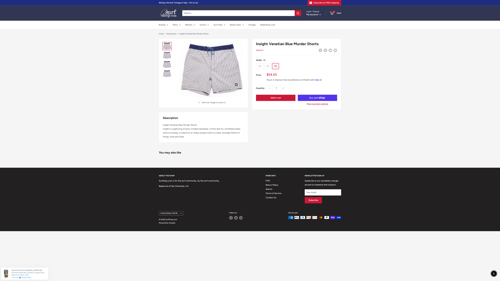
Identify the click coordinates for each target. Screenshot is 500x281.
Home (161, 34)
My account (312, 14)
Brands (162, 25)
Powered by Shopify (167, 223)
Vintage (252, 25)
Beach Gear (235, 25)
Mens (175, 25)
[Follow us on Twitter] (236, 218)
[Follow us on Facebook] (231, 218)
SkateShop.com (267, 25)
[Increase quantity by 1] (283, 88)
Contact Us (271, 197)
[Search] (298, 13)
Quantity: (260, 88)
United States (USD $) (169, 213)
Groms (203, 25)
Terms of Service (274, 193)
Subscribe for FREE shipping (326, 3)
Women (188, 25)
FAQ (268, 180)
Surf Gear (218, 25)
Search (269, 189)
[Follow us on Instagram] (241, 218)
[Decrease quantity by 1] (269, 88)
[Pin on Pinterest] (325, 50)
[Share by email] (335, 50)
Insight (260, 50)
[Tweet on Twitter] (330, 50)
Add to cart (275, 98)
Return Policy (272, 185)
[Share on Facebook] (320, 50)
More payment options (317, 104)
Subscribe (313, 200)
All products (171, 34)
